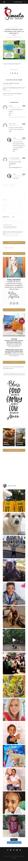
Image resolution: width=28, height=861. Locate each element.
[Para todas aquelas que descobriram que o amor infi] (14, 617)
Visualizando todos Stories (18, 427)
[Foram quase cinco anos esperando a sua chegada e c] (14, 733)
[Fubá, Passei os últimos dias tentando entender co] (14, 524)
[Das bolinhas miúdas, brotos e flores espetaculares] (14, 686)
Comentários (14, 69)
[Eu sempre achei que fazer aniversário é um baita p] (14, 709)
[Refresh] (13, 217)
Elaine (11, 105)
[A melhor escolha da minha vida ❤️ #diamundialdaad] (14, 826)
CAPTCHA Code (7, 224)
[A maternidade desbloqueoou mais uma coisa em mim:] (14, 500)
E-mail (5, 204)
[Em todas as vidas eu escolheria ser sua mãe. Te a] (14, 779)
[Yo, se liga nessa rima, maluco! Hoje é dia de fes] (14, 593)
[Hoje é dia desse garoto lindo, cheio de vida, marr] (14, 547)
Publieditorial (14, 27)
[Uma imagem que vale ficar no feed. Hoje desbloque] (14, 640)
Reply (24, 105)
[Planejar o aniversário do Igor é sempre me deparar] (14, 756)
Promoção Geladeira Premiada (11, 83)
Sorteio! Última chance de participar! (12, 93)
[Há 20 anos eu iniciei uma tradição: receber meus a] (14, 663)
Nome (4, 199)
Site (4, 210)
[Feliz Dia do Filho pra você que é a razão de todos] (14, 802)
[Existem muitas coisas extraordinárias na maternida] (14, 570)
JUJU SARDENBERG (14, 158)
